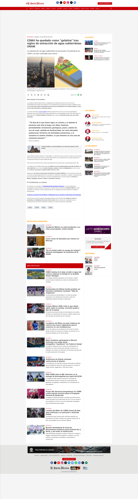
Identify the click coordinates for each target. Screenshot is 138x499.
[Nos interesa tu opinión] (69, 449)
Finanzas (48, 8)
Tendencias (77, 8)
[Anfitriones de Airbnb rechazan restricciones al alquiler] (36, 363)
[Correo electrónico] (41, 95)
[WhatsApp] (35, 95)
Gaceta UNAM (43, 111)
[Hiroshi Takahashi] (88, 124)
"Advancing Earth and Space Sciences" (53, 186)
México (31, 8)
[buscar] (111, 8)
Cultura (70, 8)
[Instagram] (68, 2)
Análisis (54, 8)
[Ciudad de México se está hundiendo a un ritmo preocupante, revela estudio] (36, 229)
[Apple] (83, 462)
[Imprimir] (48, 95)
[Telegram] (38, 95)
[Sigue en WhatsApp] (78, 95)
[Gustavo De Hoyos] (88, 139)
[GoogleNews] (79, 462)
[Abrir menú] (27, 8)
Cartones (59, 8)
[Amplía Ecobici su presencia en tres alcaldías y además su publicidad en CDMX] (89, 166)
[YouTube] (64, 2)
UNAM (37, 207)
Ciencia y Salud (85, 8)
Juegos (97, 8)
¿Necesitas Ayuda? (69, 459)
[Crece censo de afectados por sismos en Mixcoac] (36, 241)
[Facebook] (57, 2)
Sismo (43, 207)
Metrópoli (37, 8)
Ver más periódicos (105, 3)
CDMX (30, 207)
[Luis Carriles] (88, 116)
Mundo (43, 8)
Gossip (65, 8)
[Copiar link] (45, 95)
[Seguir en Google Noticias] (81, 95)
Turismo (92, 8)
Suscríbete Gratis (97, 247)
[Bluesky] (75, 2)
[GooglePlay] (86, 462)
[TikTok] (71, 2)
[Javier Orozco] (88, 131)
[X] (61, 2)
